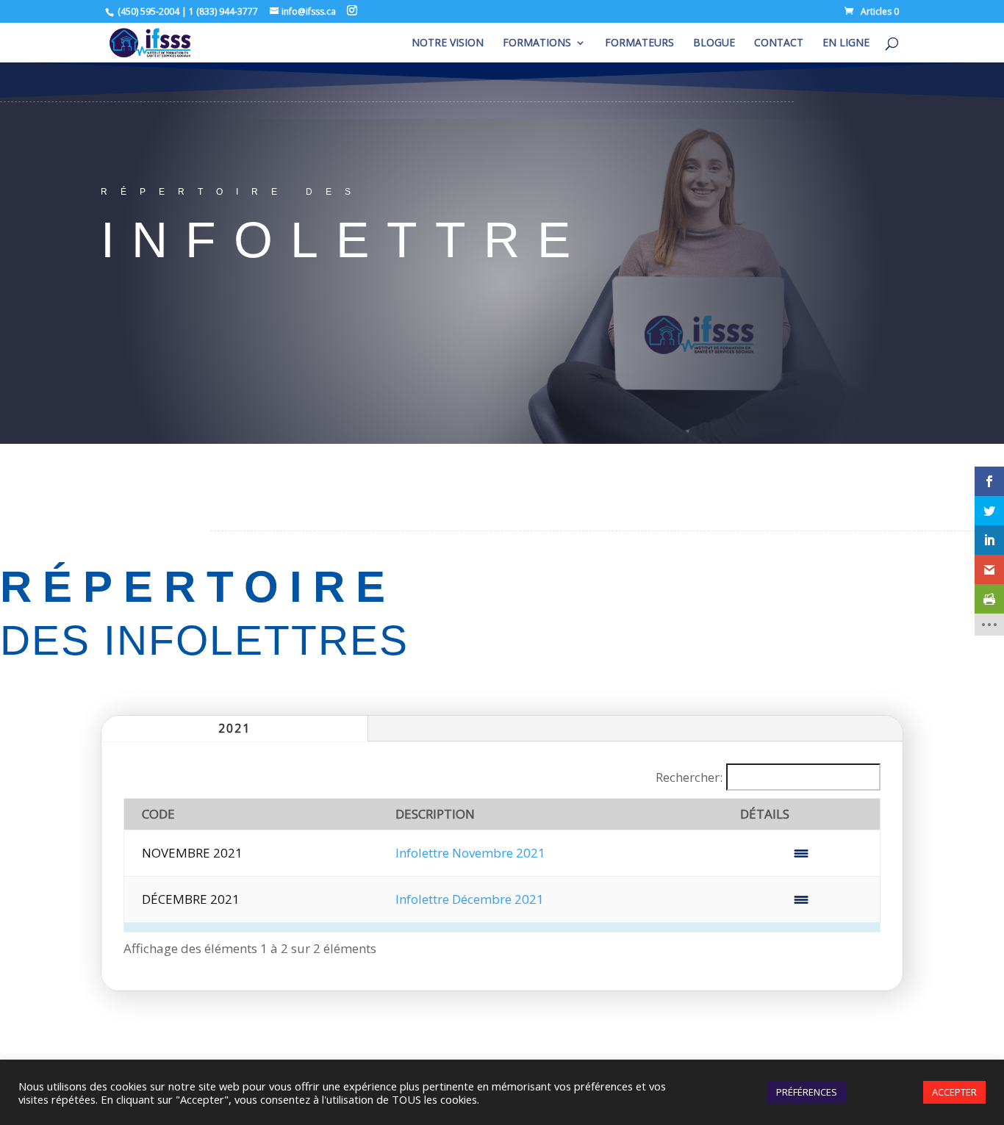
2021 (234, 728)
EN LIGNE (845, 43)
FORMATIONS (537, 43)
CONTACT (778, 43)
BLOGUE (714, 43)
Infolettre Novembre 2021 (470, 852)
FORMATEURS (639, 43)
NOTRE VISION (448, 43)
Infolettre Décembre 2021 (469, 899)
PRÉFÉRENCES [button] (806, 1092)
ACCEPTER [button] (954, 1092)
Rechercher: (689, 777)
